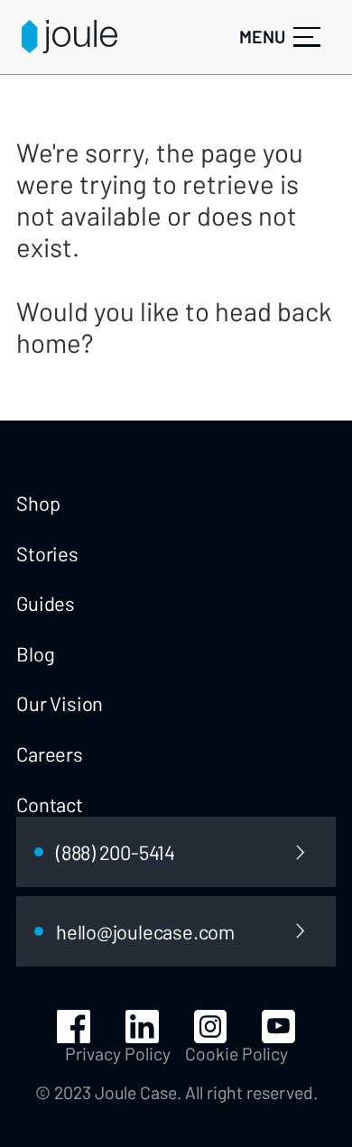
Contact (49, 804)
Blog (35, 653)
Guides (45, 603)
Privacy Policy (118, 1053)
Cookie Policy (236, 1053)
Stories (47, 553)
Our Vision (59, 703)
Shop (38, 502)
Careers (49, 753)
